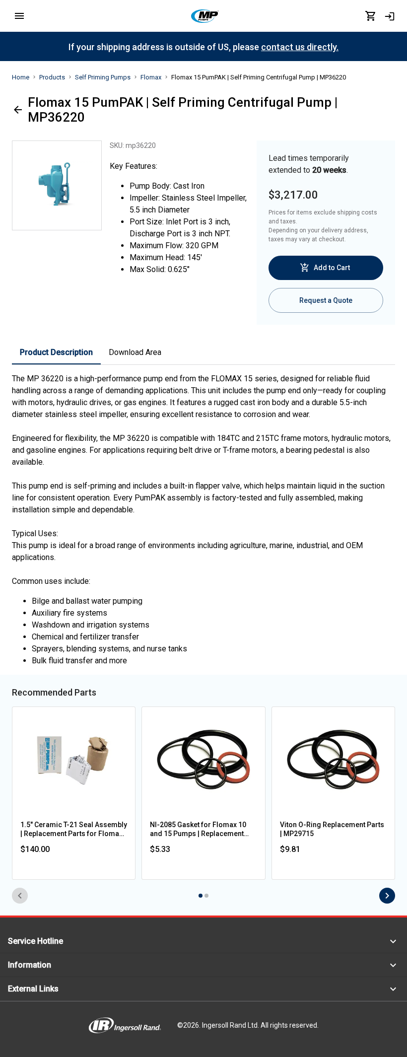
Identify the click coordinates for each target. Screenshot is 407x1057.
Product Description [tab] (56, 352)
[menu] (19, 15)
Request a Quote (325, 300)
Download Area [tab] (135, 352)
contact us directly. (300, 47)
